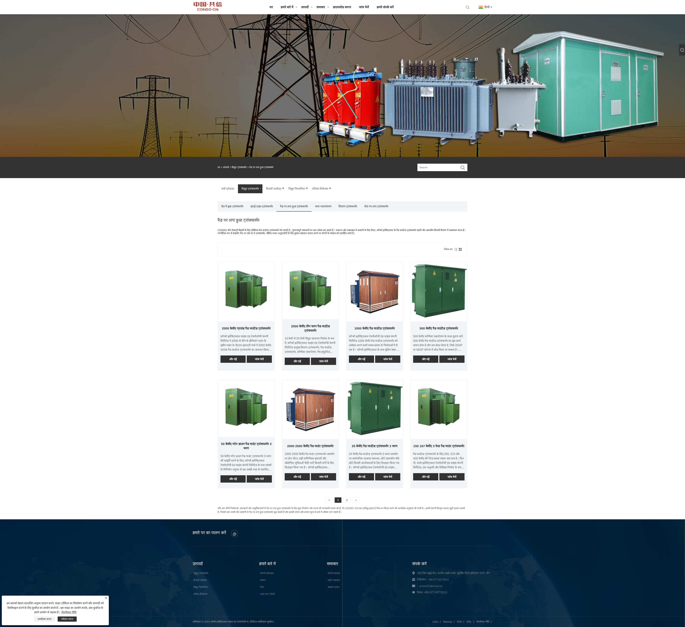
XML (469, 621)
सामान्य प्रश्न (333, 587)
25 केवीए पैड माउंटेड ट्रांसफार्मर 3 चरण (374, 446)
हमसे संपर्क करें (385, 7)
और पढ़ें (233, 359)
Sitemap (447, 621)
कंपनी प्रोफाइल (267, 573)
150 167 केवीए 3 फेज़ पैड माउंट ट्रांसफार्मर (438, 446)
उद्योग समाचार (334, 580)
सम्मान (263, 580)
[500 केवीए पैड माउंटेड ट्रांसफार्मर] (438, 317)
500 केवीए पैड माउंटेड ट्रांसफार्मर (439, 328)
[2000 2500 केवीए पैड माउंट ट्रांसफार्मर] (310, 435)
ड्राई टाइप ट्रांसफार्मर (261, 206)
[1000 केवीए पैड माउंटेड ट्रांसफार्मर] (374, 317)
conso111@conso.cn (431, 586)
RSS (459, 621)
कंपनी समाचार (334, 573)
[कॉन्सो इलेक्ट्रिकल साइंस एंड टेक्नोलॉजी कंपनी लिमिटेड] (208, 9)
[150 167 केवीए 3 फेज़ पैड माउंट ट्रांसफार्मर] (438, 435)
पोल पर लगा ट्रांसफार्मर (376, 206)
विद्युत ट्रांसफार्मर (239, 167)
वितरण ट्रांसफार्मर (348, 206)
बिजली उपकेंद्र (200, 580)
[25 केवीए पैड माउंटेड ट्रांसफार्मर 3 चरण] (374, 435)
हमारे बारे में (287, 7)
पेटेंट (262, 587)
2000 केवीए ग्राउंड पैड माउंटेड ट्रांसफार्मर (246, 328)
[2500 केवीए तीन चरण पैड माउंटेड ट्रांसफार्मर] (310, 317)
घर (271, 7)
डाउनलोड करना (342, 7)
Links (435, 621)
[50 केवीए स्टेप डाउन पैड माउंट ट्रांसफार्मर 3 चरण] (246, 435)
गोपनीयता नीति (482, 621)
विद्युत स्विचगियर (201, 587)
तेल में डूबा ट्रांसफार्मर (232, 206)
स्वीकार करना (67, 619)
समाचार (320, 7)
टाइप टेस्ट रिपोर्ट (267, 594)
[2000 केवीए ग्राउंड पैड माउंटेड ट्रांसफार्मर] (246, 317)
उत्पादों (305, 7)
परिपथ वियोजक (200, 594)
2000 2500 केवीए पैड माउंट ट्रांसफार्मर (310, 446)
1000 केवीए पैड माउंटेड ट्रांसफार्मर (374, 328)
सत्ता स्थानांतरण (323, 206)
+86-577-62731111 (438, 579)
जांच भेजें (364, 7)
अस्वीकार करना (44, 619)
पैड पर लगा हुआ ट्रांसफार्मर (294, 206)
